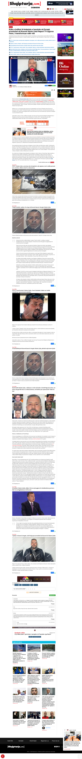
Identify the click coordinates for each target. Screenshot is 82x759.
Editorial (57, 11)
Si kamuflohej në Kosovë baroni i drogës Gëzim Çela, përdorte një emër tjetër (26, 45)
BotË (50, 11)
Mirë (30, 636)
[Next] (39, 320)
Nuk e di (38, 636)
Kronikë (10, 27)
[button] (2, 756)
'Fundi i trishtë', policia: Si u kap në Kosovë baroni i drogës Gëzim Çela (25, 54)
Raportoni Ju (45, 741)
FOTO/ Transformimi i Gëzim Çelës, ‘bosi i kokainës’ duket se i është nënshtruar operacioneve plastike (32, 47)
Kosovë (21, 98)
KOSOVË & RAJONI (44, 11)
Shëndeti (32, 11)
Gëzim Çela (26, 98)
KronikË (23, 11)
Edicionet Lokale (17, 11)
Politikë (27, 11)
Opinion (60, 11)
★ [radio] (27, 589)
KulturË (52, 11)
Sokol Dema (48, 727)
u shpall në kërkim (39, 101)
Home (12, 11)
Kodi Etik (10, 741)
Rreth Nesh (33, 741)
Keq (34, 636)
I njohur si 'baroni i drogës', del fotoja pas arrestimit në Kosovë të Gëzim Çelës (26, 43)
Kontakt (21, 741)
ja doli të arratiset (36, 438)
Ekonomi (36, 11)
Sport (39, 11)
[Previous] (27, 320)
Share (47, 85)
